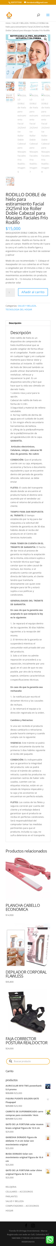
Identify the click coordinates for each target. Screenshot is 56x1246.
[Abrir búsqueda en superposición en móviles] (28, 1061)
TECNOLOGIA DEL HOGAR (19, 309)
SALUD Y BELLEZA (20, 23)
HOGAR (9, 1210)
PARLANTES (12, 1196)
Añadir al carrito (32, 292)
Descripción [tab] (15, 323)
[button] (45, 39)
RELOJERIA (11, 1186)
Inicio (8, 23)
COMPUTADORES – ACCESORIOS (22, 1205)
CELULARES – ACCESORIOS (19, 1191)
